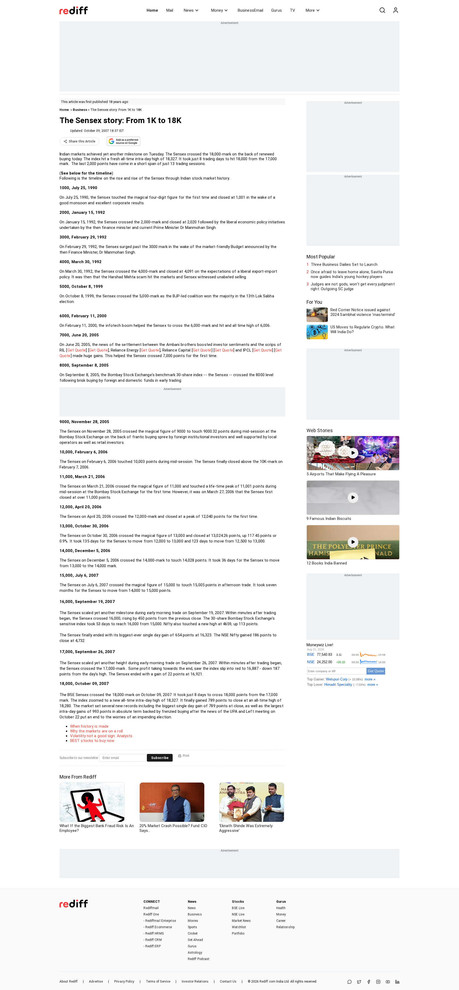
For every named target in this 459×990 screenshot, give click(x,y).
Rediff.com (267, 981)
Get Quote (76, 350)
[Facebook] (369, 982)
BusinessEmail (250, 10)
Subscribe (159, 758)
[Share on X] (359, 982)
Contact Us (228, 981)
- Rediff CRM (152, 940)
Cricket (193, 933)
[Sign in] (396, 10)
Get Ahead (195, 940)
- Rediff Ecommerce (157, 927)
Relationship (285, 927)
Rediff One (151, 914)
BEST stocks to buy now (92, 740)
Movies (193, 921)
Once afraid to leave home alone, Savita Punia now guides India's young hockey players (352, 274)
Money (217, 10)
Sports (192, 927)
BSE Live (238, 908)
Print (186, 756)
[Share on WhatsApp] (349, 982)
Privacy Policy (124, 981)
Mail (169, 10)
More (310, 10)
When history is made (89, 726)
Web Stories (320, 430)
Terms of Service (158, 981)
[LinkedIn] (397, 982)
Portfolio (238, 933)
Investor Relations (195, 981)
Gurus (276, 10)
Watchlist (239, 927)
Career (281, 921)
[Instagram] (378, 982)
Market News (241, 921)
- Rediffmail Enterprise (159, 921)
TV (292, 10)
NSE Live (238, 914)
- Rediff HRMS (153, 933)
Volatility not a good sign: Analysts (101, 735)
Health (281, 908)
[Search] (382, 10)
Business (80, 110)
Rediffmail (151, 908)
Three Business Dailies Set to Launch (344, 264)
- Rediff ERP (151, 946)
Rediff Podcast (198, 959)
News (189, 10)
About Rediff (69, 981)
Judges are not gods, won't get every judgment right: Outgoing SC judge (353, 286)
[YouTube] (388, 982)
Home (152, 10)
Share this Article (82, 141)
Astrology (195, 952)
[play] (353, 453)
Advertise (96, 981)
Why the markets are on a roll (96, 731)
